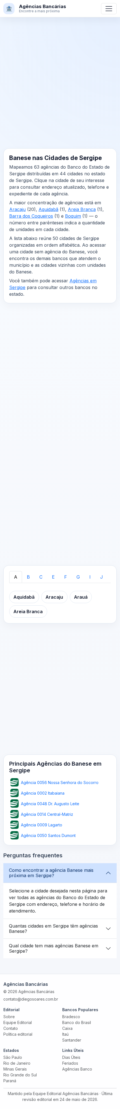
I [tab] (90, 577)
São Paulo (12, 1057)
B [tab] (28, 577)
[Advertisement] (60, 86)
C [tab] (40, 577)
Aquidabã (48, 209)
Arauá (81, 597)
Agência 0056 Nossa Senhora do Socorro (60, 782)
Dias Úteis (71, 1057)
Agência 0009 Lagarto (41, 824)
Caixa (67, 1028)
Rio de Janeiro (16, 1063)
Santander (71, 1040)
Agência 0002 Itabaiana (42, 793)
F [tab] (65, 577)
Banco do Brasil (76, 1022)
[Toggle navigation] (109, 8)
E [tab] (53, 577)
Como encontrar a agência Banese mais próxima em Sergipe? (51, 872)
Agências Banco (77, 1069)
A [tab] (15, 577)
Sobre (9, 1016)
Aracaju (17, 209)
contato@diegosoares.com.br (30, 999)
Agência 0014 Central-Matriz (47, 814)
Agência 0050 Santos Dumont (48, 835)
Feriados (70, 1063)
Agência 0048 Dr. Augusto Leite (50, 803)
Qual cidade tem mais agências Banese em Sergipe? (53, 948)
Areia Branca (82, 209)
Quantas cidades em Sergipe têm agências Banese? (53, 928)
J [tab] (101, 577)
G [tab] (78, 577)
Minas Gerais (15, 1069)
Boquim (73, 216)
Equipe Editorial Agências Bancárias (66, 1093)
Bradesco (71, 1016)
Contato (10, 1028)
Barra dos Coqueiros (31, 216)
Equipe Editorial (17, 1022)
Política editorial (17, 1034)
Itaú (65, 1034)
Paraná (9, 1080)
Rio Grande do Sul (20, 1074)
